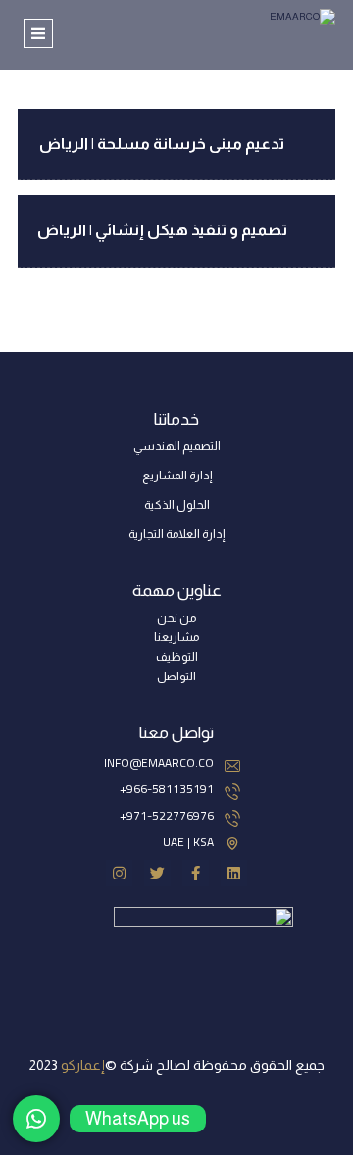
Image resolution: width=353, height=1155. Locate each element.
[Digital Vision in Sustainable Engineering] (268, 29)
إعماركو (83, 1065)
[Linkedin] (234, 873)
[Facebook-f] (195, 873)
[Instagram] (119, 873)
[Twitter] (157, 873)
